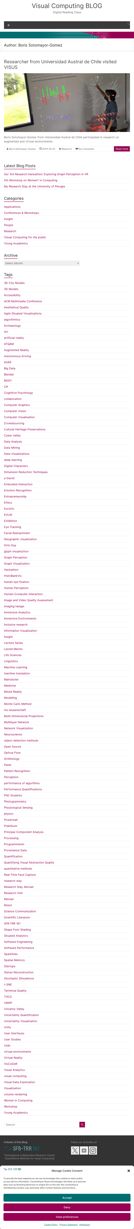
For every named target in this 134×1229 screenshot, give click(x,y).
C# (6, 386)
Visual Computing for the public (25, 237)
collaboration (12, 399)
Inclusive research (16, 624)
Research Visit (13, 893)
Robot (8, 905)
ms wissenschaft (15, 710)
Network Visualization (18, 728)
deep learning (13, 460)
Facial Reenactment (17, 533)
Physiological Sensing (18, 807)
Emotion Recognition (18, 490)
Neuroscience (13, 734)
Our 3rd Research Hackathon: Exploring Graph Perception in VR (46, 174)
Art (6, 331)
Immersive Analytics (17, 612)
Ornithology (12, 758)
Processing (11, 838)
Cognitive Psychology (18, 392)
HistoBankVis (12, 575)
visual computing (15, 1076)
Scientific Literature (17, 917)
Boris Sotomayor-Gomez (22, 148)
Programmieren (14, 844)
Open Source (12, 746)
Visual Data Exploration (19, 1082)
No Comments (86, 148)
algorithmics (12, 319)
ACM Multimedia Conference (23, 301)
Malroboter (11, 679)
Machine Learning (15, 667)
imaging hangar (14, 606)
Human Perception (16, 588)
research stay (13, 880)
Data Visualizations (16, 453)
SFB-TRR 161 (12, 923)
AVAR (7, 362)
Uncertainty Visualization (20, 1021)
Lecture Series (13, 643)
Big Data (9, 368)
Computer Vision (15, 411)
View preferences (67, 1217)
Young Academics (16, 243)
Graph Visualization (17, 563)
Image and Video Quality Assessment (28, 600)
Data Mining (12, 447)
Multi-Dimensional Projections (23, 716)
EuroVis (9, 508)
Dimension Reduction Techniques (26, 472)
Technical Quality (15, 990)
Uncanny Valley (14, 1009)
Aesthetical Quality (16, 307)
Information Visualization (20, 630)
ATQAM (9, 344)
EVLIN (8, 514)
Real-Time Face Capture (20, 874)
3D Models (11, 289)
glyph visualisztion (16, 551)
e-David (9, 478)
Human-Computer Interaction (23, 594)
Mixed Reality (13, 691)
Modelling (10, 697)
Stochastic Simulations (19, 978)
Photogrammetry (15, 801)
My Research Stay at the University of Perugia (34, 186)
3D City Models (14, 283)
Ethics (8, 502)
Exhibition (10, 521)
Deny (67, 1207)
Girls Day (10, 545)
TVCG (8, 996)
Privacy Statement (68, 1224)
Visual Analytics (14, 1070)
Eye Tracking (12, 527)
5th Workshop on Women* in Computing (30, 180)
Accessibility (12, 295)
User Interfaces (14, 1033)
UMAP (8, 1002)
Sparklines (11, 954)
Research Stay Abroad (19, 887)
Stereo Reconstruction (19, 972)
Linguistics (11, 661)
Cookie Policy (51, 1224)
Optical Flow (12, 752)
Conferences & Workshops (21, 213)
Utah (7, 1045)
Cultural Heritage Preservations (24, 429)
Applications (12, 206)
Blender (9, 374)
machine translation (17, 673)
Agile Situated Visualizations (23, 313)
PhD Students (13, 795)
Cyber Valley (12, 435)
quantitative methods (18, 868)
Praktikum (10, 826)
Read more (122, 148)
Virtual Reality (13, 1057)
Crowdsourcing (14, 423)
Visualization (12, 1088)
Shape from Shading (17, 929)
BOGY (8, 380)
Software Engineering (18, 941)
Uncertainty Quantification (21, 1015)
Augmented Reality (16, 350)
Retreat (9, 899)
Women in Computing (18, 1100)
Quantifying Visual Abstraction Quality (29, 862)
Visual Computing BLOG (67, 6)
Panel (7, 765)
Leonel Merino (13, 649)
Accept (67, 1197)
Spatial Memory (14, 960)
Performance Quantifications (23, 789)
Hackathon (11, 569)
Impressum (84, 1224)
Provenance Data (15, 850)
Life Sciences (12, 655)
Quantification (13, 856)
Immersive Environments (20, 618)
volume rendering (15, 1094)
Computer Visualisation (19, 417)
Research (67, 148)
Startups (9, 966)
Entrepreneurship (15, 496)
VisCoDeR (10, 1064)
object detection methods (21, 740)
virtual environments (17, 1051)
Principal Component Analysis (23, 832)
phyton (8, 813)
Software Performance (19, 948)
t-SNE (8, 984)
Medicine (10, 685)
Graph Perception (15, 557)
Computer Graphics (17, 405)
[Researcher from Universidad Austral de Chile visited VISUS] (67, 75)
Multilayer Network (16, 722)
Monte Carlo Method (17, 704)
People (8, 225)
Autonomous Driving (17, 356)
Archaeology (12, 325)
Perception (11, 777)
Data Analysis (13, 441)
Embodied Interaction (18, 484)
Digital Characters (16, 466)
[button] (129, 1171)
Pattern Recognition (17, 771)
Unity (7, 1027)
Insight (8, 219)
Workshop (10, 1106)
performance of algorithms (22, 783)
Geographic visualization (20, 539)
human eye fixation (16, 582)
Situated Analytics (16, 935)
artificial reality (14, 338)
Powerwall (11, 819)
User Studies (12, 1039)
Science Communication (20, 911)
